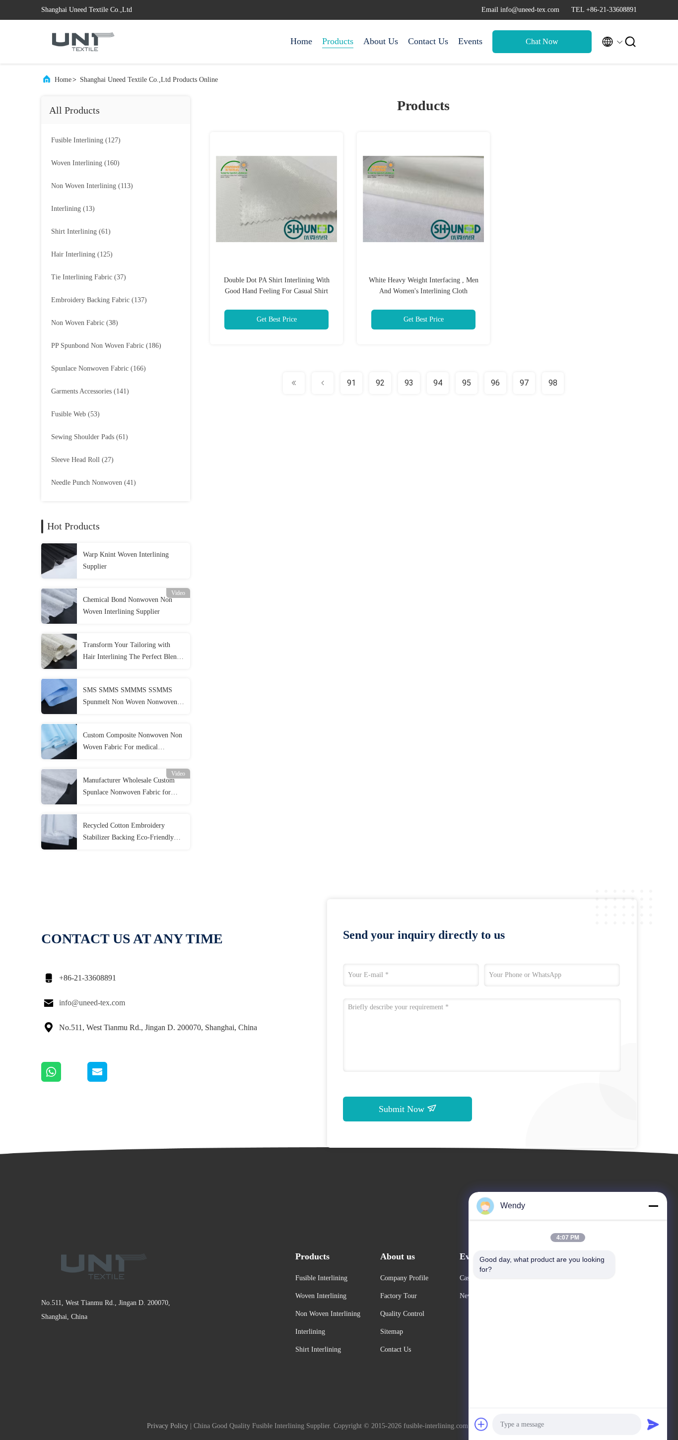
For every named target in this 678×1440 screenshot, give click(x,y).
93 (409, 383)
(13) (73, 208)
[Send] (653, 1424)
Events (470, 41)
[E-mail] (109, 1079)
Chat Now (542, 41)
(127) (86, 140)
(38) (84, 323)
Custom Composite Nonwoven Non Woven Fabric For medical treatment (132, 742)
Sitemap (391, 1331)
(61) (81, 231)
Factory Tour (398, 1296)
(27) (82, 459)
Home (301, 41)
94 (437, 383)
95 (466, 383)
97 (524, 383)
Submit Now (403, 1109)
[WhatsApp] (64, 1079)
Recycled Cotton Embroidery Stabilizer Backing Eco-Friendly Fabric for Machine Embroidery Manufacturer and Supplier (128, 833)
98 (552, 383)
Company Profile (404, 1278)
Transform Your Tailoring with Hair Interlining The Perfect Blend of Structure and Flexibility (131, 652)
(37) (88, 277)
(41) (93, 482)
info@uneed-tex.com (92, 1002)
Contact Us (428, 41)
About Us (380, 41)
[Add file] (481, 1424)
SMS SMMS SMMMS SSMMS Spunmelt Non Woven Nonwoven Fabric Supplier (130, 697)
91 (351, 383)
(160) (85, 163)
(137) (99, 300)
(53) (75, 414)
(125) (82, 254)
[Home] (81, 42)
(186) (106, 345)
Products (337, 41)
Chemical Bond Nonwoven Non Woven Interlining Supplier (127, 605)
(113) (92, 186)
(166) (98, 368)
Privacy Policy (167, 1426)
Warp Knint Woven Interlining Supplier (126, 560)
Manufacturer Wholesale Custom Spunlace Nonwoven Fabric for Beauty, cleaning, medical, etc (129, 787)
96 (495, 383)
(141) (90, 391)
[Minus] (653, 1206)
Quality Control (402, 1313)
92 (380, 383)
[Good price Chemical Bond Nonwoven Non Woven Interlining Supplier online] (59, 606)
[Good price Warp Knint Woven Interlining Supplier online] (59, 561)
